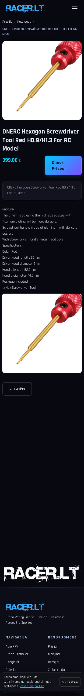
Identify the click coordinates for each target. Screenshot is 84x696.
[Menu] (74, 8)
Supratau (70, 682)
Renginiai (12, 662)
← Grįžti (17, 389)
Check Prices (58, 165)
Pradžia (7, 22)
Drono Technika (17, 654)
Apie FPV (12, 646)
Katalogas (24, 22)
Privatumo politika (32, 686)
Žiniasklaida (56, 670)
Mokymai (54, 654)
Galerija (11, 670)
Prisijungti (55, 646)
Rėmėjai (53, 662)
